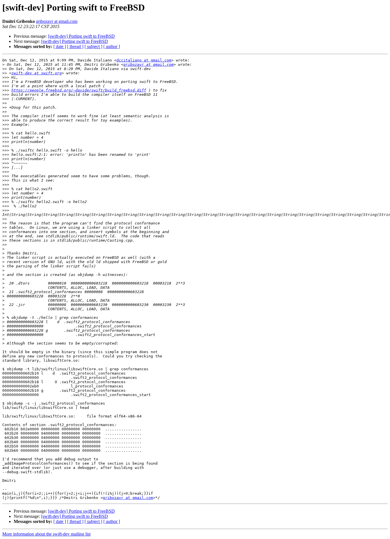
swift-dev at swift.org (36, 73)
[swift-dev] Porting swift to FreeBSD (81, 36)
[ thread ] (75, 46)
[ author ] (111, 46)
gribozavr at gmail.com (56, 21)
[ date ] (59, 46)
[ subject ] (93, 46)
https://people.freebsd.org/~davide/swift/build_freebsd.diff (78, 90)
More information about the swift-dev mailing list (46, 534)
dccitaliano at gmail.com (143, 60)
